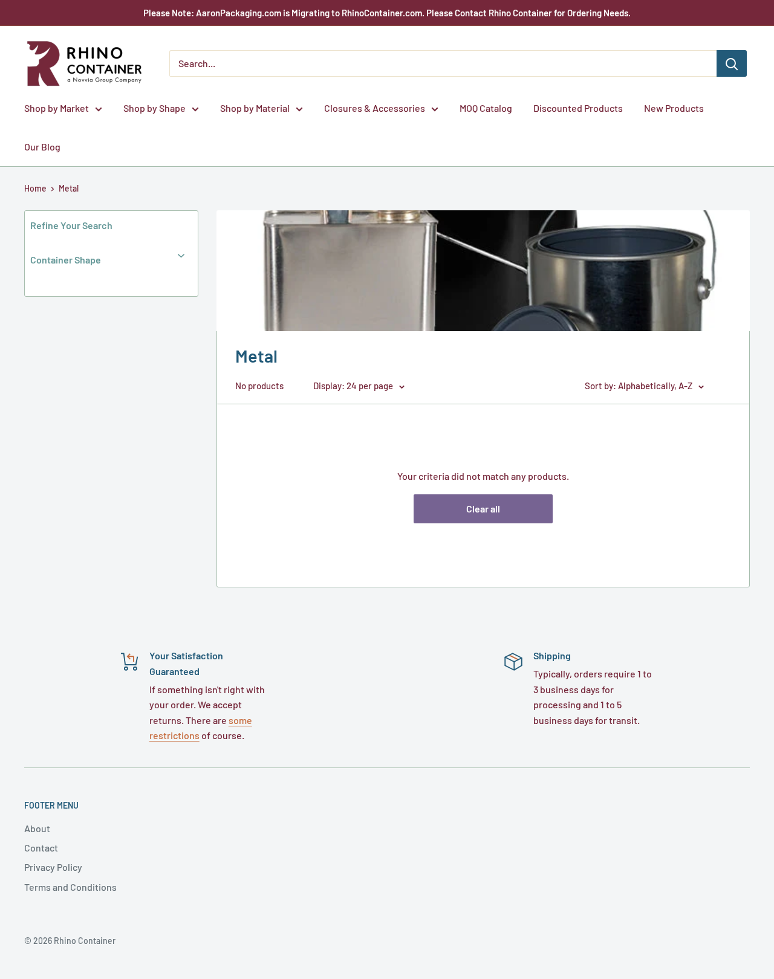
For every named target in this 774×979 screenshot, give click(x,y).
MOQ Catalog (486, 108)
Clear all (483, 508)
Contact (41, 847)
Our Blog (42, 146)
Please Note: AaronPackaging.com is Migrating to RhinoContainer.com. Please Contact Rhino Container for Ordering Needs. (387, 12)
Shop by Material (255, 108)
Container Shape (65, 259)
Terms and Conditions (70, 887)
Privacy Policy (53, 867)
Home (35, 188)
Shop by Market (56, 108)
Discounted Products (578, 108)
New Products (674, 108)
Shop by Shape (154, 108)
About (37, 828)
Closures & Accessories (374, 108)
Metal (69, 188)
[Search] (732, 63)
